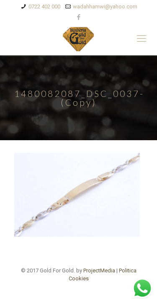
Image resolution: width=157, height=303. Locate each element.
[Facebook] (78, 17)
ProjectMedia (99, 270)
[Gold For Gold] (78, 38)
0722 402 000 (44, 6)
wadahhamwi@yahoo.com (105, 6)
